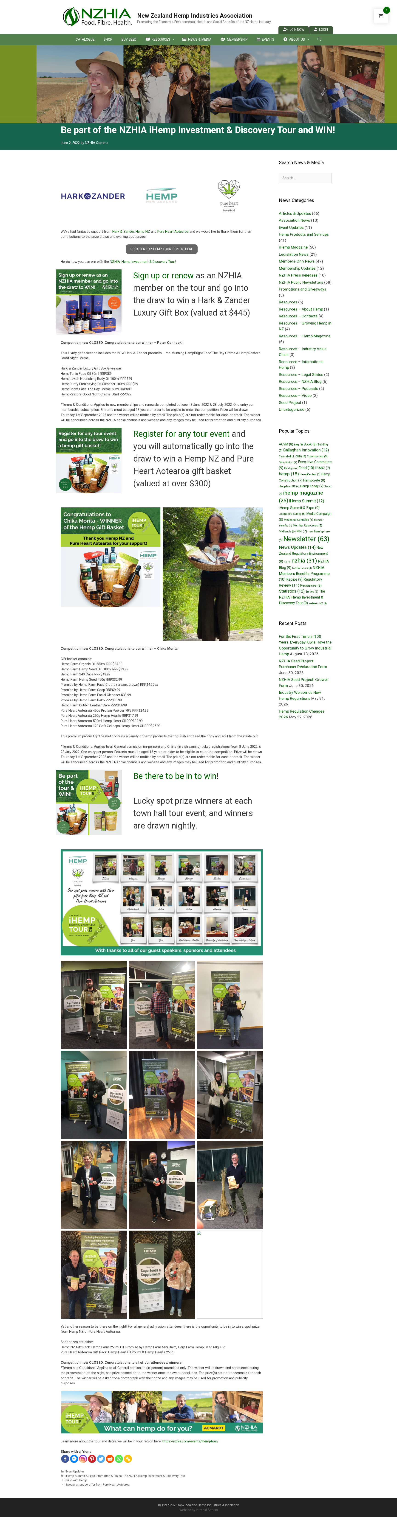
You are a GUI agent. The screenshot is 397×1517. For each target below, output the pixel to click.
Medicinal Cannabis (298, 519)
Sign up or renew (163, 275)
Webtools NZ (318, 603)
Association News (294, 220)
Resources (161, 39)
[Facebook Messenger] (74, 1459)
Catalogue (85, 39)
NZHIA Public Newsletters (301, 282)
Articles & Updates (295, 213)
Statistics (292, 591)
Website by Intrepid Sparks (198, 1510)
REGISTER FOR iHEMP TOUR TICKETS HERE (161, 249)
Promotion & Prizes (109, 1476)
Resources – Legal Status (301, 374)
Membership (237, 39)
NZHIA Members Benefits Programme (304, 573)
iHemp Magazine (293, 247)
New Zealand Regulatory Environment (303, 554)
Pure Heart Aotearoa (173, 232)
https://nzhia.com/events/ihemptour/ (190, 1441)
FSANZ (322, 468)
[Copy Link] (128, 1459)
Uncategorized (291, 409)
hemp (289, 473)
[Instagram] (83, 1459)
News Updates (297, 547)
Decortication (288, 462)
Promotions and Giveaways (302, 289)
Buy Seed (129, 39)
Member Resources (307, 525)
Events (268, 39)
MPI (302, 531)
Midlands (287, 531)
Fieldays (291, 468)
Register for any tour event (181, 434)
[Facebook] (65, 1459)
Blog (298, 444)
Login (323, 29)
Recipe (294, 579)
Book (310, 444)
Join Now (296, 29)
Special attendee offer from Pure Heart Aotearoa (97, 1484)
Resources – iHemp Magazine (304, 336)
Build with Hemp (76, 1480)
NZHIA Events (302, 568)
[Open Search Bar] (319, 39)
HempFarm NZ (289, 486)
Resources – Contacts (298, 316)
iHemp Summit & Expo (80, 1476)
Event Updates (75, 1471)
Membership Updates (297, 268)
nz (287, 561)
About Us (297, 39)
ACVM (286, 444)
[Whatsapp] (119, 1459)
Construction (317, 456)
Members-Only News (297, 261)
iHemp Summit (306, 501)
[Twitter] (101, 1459)
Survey (312, 591)
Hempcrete (314, 480)
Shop (108, 39)
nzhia (304, 560)
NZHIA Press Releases (298, 275)
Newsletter (306, 539)
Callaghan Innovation (306, 450)
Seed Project (290, 402)
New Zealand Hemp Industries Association (194, 15)
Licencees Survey (292, 513)
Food (306, 468)
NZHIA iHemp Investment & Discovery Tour (142, 262)
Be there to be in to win (174, 776)
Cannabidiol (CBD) (292, 456)
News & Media (199, 39)
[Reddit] (110, 1459)
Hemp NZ (143, 232)
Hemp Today (311, 486)
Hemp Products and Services (304, 234)
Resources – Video (295, 395)
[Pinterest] (92, 1459)
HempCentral (310, 474)
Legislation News (294, 254)
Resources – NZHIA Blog (300, 381)
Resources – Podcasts (298, 388)
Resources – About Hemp (301, 309)
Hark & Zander (123, 232)
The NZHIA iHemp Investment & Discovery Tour (154, 1476)
